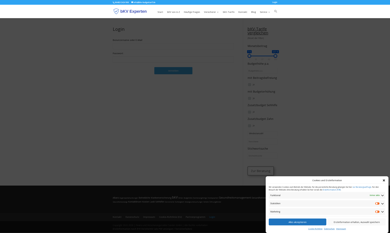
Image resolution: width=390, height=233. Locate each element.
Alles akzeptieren (298, 222)
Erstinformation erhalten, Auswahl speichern (357, 222)
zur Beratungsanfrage (362, 187)
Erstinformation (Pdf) (332, 189)
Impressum (341, 229)
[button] (383, 180)
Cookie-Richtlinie (315, 229)
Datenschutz (329, 229)
